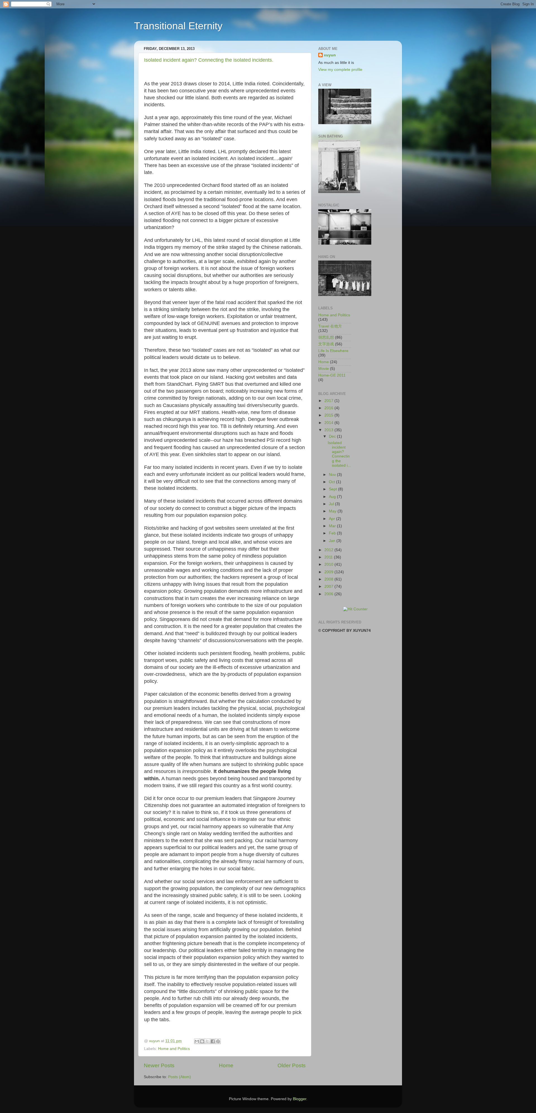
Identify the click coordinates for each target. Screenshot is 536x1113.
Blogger (299, 1099)
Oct (332, 482)
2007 (329, 586)
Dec (333, 436)
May (333, 511)
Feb (333, 533)
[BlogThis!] (202, 1041)
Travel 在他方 (330, 326)
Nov (333, 475)
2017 (329, 401)
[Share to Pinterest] (218, 1041)
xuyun (330, 55)
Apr (332, 519)
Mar (333, 526)
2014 (329, 423)
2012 (329, 550)
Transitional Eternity (178, 26)
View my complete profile (340, 70)
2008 (329, 579)
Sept (333, 489)
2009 (329, 572)
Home (226, 1065)
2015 (329, 415)
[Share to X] (207, 1041)
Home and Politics (174, 1049)
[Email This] (197, 1041)
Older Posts (291, 1065)
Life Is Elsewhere (333, 351)
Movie (323, 369)
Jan (332, 541)
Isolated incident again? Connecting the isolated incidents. (208, 60)
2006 (329, 594)
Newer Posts (159, 1065)
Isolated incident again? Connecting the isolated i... (339, 454)
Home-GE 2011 (332, 375)
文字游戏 (326, 344)
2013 (329, 430)
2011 (329, 557)
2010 (329, 564)
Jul (332, 504)
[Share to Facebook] (213, 1041)
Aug (333, 497)
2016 (329, 408)
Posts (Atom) (179, 1077)
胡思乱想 (326, 337)
